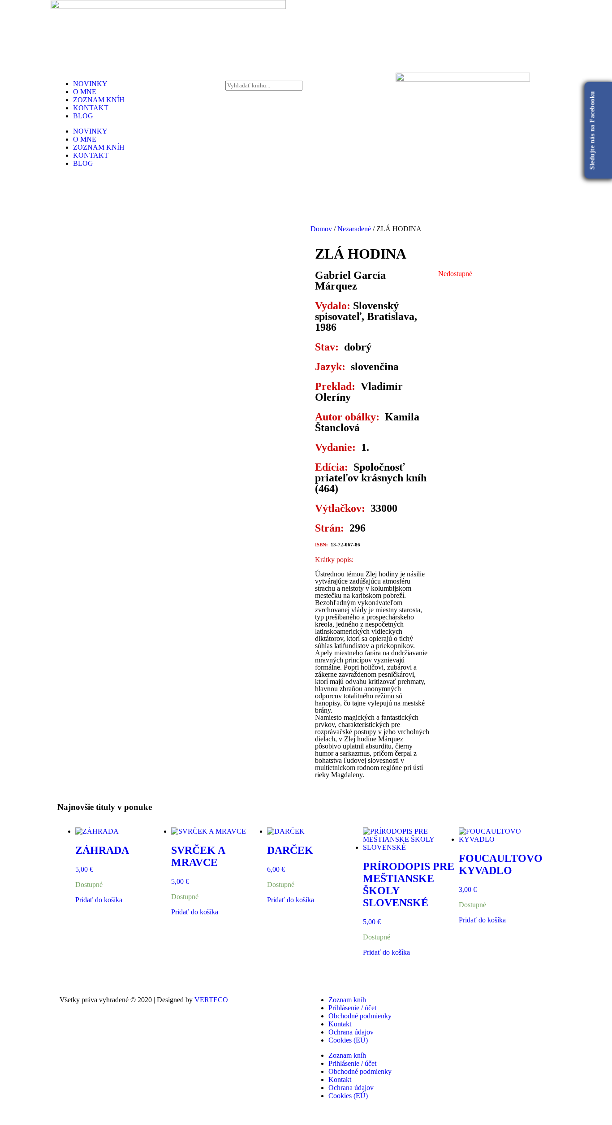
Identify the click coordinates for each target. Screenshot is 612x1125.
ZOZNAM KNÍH (99, 100)
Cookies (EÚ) (348, 1040)
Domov (321, 229)
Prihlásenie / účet (352, 1008)
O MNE (84, 91)
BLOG (83, 116)
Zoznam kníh (347, 1000)
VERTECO (211, 1000)
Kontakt (339, 1024)
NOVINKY (90, 83)
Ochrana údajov (351, 1032)
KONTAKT (90, 108)
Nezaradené (354, 229)
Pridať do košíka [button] (98, 900)
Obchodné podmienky (360, 1016)
